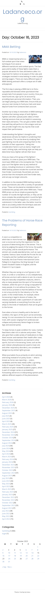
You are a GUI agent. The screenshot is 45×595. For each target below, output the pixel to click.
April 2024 (6, 454)
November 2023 (8, 467)
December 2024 (8, 432)
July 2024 (5, 446)
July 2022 (5, 511)
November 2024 (8, 435)
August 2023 (7, 475)
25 (15, 559)
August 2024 (7, 443)
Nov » (10, 567)
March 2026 (6, 399)
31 (9, 561)
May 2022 (6, 516)
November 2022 (8, 500)
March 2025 (6, 424)
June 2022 (6, 513)
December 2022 (8, 497)
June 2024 (6, 448)
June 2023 (6, 481)
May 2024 (6, 451)
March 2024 (6, 456)
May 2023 (6, 484)
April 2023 (6, 486)
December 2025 (8, 408)
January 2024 (7, 462)
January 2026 (7, 405)
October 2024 (7, 437)
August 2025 (7, 413)
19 (21, 556)
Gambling (12, 212)
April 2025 (6, 421)
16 (3, 556)
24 (9, 559)
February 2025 (7, 427)
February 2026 (7, 402)
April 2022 (6, 519)
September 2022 (8, 505)
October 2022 (7, 503)
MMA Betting (11, 47)
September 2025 (8, 410)
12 (21, 553)
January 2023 (7, 494)
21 (32, 556)
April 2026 (6, 397)
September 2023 (8, 473)
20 (27, 556)
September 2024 (8, 440)
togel (4, 533)
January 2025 (7, 429)
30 (3, 561)
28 (32, 559)
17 (9, 556)
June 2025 (6, 418)
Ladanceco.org (22, 15)
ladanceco (22, 52)
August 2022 (7, 508)
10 (9, 553)
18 (15, 556)
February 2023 (7, 492)
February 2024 (7, 459)
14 (32, 553)
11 (15, 553)
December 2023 (8, 465)
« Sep (4, 567)
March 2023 (6, 489)
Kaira (28, 592)
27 (27, 559)
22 (38, 556)
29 (38, 559)
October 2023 (7, 470)
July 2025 (5, 416)
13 (27, 553)
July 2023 (5, 478)
